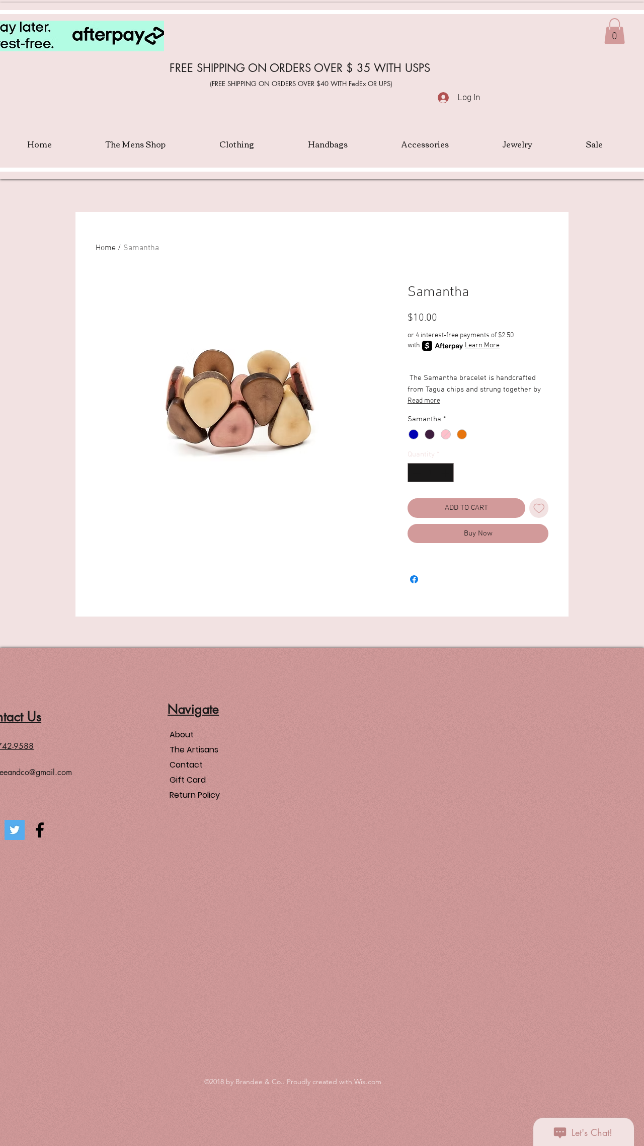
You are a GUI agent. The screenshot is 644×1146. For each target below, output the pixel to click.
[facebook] (40, 830)
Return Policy (195, 795)
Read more (424, 401)
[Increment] (446, 473)
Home (106, 248)
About (182, 734)
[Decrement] (416, 473)
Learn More (482, 345)
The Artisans (194, 749)
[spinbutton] (431, 473)
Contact (186, 765)
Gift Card (188, 780)
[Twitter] (15, 830)
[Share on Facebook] (414, 579)
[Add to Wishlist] (539, 508)
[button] (614, 31)
